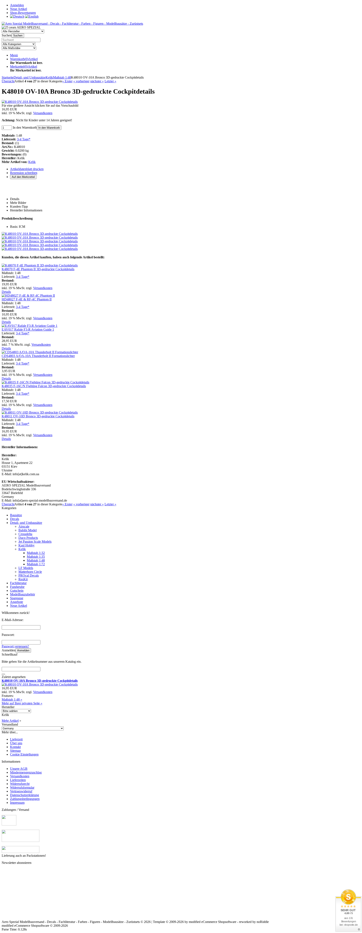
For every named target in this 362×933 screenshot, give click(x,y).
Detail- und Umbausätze (26, 522)
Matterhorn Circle (30, 571)
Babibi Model (27, 530)
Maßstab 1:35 (36, 556)
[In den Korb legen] (3, 674)
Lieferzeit (16, 739)
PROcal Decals (28, 575)
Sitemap (15, 750)
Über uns (16, 743)
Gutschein (16, 590)
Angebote (16, 602)
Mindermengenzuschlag (26, 772)
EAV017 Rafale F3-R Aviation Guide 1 (28, 329)
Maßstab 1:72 (36, 564)
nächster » (97, 81)
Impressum (17, 802)
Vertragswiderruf (21, 791)
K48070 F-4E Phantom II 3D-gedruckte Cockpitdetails (38, 269)
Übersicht (8, 81)
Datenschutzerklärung (24, 795)
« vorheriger (81, 81)
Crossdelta (25, 534)
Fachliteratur (18, 583)
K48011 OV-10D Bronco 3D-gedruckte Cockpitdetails (38, 416)
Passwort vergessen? (15, 646)
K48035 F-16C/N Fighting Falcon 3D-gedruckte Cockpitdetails (44, 386)
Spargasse (16, 598)
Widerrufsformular (22, 787)
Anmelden (23, 650)
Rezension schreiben (23, 173)
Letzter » (110, 81)
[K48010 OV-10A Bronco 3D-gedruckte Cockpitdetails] (40, 102)
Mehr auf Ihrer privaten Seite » (22, 703)
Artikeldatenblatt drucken (27, 169)
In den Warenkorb (49, 127)
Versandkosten (42, 113)
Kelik (32, 162)
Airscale (23, 526)
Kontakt (15, 747)
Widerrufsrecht (20, 783)
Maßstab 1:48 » (12, 699)
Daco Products (28, 538)
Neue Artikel (18, 605)
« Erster (67, 81)
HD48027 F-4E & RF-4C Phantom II (27, 299)
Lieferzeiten (18, 780)
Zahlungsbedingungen (25, 799)
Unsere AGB (18, 768)
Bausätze (16, 515)
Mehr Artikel (10, 720)
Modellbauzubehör (22, 594)
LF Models (25, 568)
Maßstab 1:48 (36, 560)
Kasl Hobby (26, 545)
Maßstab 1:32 (36, 553)
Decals (14, 519)
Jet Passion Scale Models (35, 541)
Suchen (17, 35)
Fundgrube (17, 587)
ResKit (23, 579)
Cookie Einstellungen (24, 754)
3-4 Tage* (23, 139)
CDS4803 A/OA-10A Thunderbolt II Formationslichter (38, 356)
